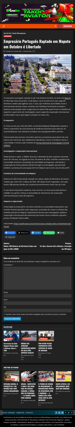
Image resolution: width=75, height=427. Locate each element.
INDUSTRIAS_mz (10, 379)
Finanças (26, 379)
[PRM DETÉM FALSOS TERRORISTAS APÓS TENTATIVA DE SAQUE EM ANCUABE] (46, 336)
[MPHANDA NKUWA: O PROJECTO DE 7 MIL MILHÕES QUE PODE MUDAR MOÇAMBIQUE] (11, 376)
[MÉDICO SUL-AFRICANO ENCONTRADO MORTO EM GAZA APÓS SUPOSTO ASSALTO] (29, 336)
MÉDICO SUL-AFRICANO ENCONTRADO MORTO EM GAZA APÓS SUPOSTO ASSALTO (28, 348)
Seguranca (7, 36)
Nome (6, 292)
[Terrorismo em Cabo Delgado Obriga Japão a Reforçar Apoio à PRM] (11, 336)
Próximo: (55, 246)
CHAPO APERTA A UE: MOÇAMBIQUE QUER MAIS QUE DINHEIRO (63, 386)
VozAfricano (67, 26)
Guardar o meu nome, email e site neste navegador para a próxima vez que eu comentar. (36, 314)
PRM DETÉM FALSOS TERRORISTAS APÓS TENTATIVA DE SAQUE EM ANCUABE (45, 347)
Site (5, 307)
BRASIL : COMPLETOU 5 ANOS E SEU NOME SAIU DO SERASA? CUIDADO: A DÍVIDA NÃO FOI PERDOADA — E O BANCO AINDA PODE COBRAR (28, 391)
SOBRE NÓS (20, 413)
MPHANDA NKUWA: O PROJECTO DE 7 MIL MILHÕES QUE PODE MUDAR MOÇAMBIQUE (11, 387)
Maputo (67, 98)
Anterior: (20, 246)
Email (5, 300)
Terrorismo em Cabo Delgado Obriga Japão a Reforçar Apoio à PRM (11, 347)
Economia (61, 379)
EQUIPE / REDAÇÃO (8, 413)
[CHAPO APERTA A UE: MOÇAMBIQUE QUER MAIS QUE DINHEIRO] (63, 376)
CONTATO (29, 413)
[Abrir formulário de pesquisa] (55, 26)
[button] (4, 26)
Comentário (8, 265)
